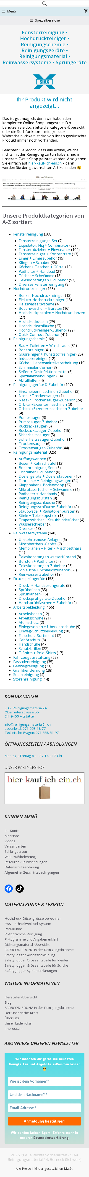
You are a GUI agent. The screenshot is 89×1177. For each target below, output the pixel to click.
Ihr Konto (12, 830)
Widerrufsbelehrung (20, 856)
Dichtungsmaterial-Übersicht (27, 944)
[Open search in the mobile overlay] (44, 3)
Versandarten (15, 846)
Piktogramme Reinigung (23, 934)
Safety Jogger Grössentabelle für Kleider (36, 960)
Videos (10, 841)
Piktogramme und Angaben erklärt (31, 939)
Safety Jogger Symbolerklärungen (31, 970)
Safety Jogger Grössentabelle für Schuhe (36, 965)
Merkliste (12, 835)
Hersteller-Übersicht (21, 997)
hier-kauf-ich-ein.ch (45, 163)
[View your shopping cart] (86, 11)
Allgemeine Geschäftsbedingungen (32, 872)
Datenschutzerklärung (22, 867)
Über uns (12, 1018)
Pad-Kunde (13, 928)
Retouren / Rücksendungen (26, 862)
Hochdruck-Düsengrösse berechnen (33, 918)
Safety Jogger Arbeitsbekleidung (30, 955)
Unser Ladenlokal (18, 1023)
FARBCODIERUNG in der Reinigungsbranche (39, 949)
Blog (8, 1002)
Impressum (14, 1028)
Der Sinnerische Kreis (21, 1012)
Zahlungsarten (16, 851)
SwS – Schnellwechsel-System (28, 923)
